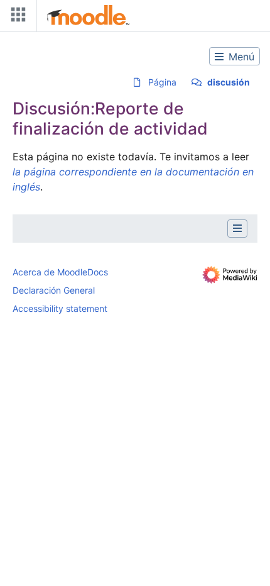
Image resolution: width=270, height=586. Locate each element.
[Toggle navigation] (15, 17)
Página (162, 82)
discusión (228, 82)
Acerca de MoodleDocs (60, 272)
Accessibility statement (60, 308)
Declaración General (54, 290)
